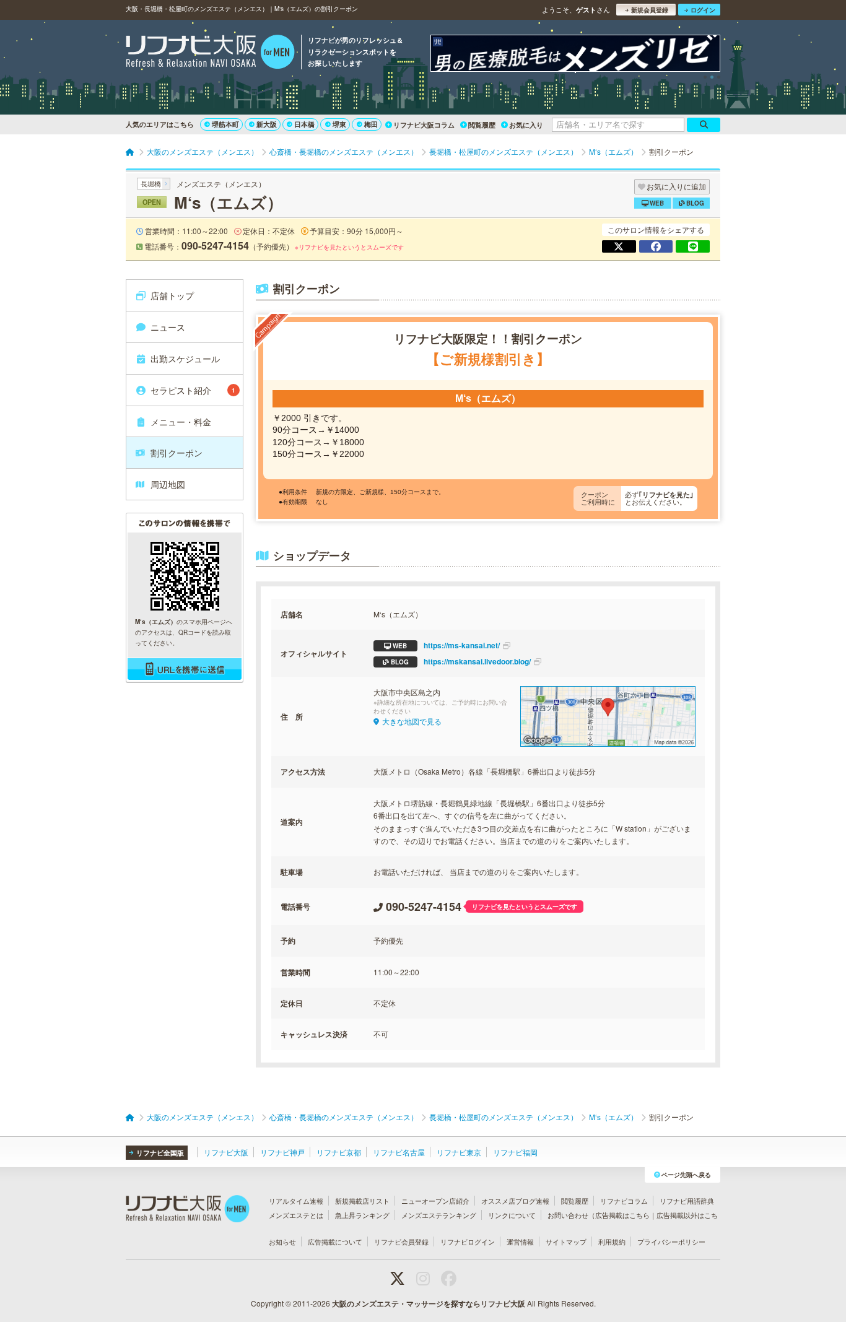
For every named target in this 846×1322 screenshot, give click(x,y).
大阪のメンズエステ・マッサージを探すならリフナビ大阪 (428, 1303)
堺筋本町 (225, 124)
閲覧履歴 (481, 124)
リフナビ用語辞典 (687, 1201)
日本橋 (304, 124)
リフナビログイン (467, 1241)
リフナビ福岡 (515, 1152)
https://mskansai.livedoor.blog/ (461, 661)
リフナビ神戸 (282, 1152)
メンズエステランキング (438, 1215)
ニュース (167, 327)
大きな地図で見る (412, 721)
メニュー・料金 (180, 421)
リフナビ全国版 (160, 1152)
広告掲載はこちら (622, 1215)
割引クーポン (176, 452)
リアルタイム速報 (296, 1201)
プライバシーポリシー (671, 1241)
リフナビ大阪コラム (424, 124)
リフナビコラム (624, 1201)
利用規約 (612, 1241)
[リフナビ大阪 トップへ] (210, 53)
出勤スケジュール (185, 358)
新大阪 (266, 124)
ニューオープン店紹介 (435, 1201)
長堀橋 (151, 183)
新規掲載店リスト (362, 1201)
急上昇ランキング (362, 1215)
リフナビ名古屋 (399, 1152)
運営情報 (520, 1241)
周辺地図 (167, 484)
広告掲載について (335, 1241)
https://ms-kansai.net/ (446, 645)
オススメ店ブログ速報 (515, 1201)
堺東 (339, 124)
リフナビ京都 (338, 1152)
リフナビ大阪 (226, 1152)
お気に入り (526, 124)
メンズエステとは (296, 1215)
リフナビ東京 (459, 1152)
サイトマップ (566, 1241)
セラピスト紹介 (192, 390)
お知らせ (282, 1241)
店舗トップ (172, 295)
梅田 (371, 124)
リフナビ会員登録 (401, 1241)
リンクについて (512, 1215)
